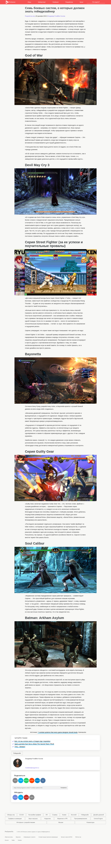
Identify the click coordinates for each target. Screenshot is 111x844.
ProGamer (12, 2)
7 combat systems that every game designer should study (57, 732)
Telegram (37, 780)
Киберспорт (42, 2)
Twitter (20, 780)
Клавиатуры (90, 822)
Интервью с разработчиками (26, 822)
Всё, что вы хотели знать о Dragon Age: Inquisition (32, 741)
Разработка (69, 2)
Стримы (54, 815)
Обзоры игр (11, 815)
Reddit (31, 780)
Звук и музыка (33, 818)
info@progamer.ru (45, 831)
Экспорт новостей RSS (66, 837)
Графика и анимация (15, 818)
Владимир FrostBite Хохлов (56, 16)
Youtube (26, 797)
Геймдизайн (17, 753)
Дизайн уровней (98, 815)
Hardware (56, 2)
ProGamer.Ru (9, 831)
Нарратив (47, 818)
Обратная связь (9, 837)
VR (47, 815)
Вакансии (18, 837)
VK (43, 780)
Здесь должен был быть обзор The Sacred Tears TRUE (34, 744)
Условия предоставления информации (48, 837)
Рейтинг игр (78, 837)
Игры (29, 2)
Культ (81, 2)
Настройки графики (34, 815)
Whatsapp (26, 780)
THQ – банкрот (19, 747)
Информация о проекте (29, 837)
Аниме (64, 815)
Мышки (60, 822)
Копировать (64, 787)
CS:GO (21, 815)
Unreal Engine (98, 818)
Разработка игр (30, 16)
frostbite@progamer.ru (32, 768)
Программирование (80, 818)
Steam (31, 797)
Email (15, 780)
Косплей (73, 815)
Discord (15, 797)
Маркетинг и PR (62, 818)
